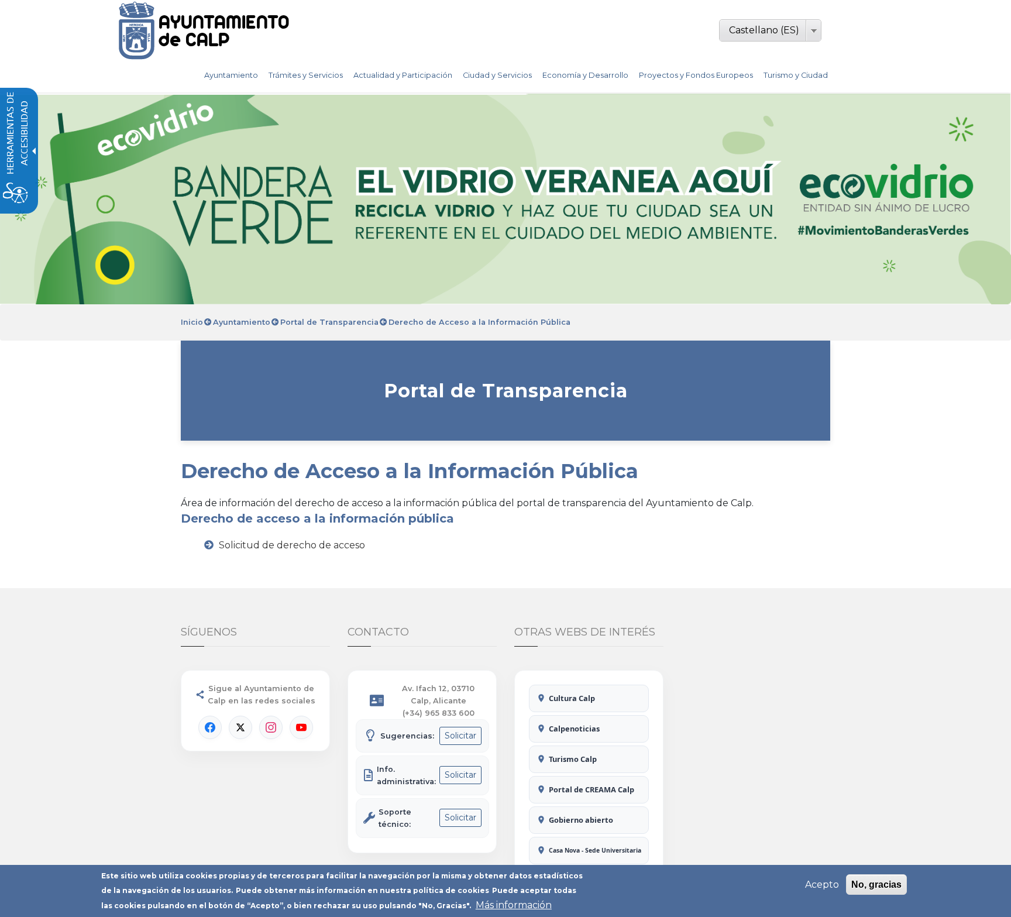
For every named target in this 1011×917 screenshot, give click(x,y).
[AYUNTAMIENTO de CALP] (137, 30)
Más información (514, 905)
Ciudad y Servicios (497, 75)
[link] (235, 30)
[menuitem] (231, 75)
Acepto (822, 884)
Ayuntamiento (231, 75)
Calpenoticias (574, 728)
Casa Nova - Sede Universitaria (595, 850)
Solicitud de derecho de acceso (292, 545)
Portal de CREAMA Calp (591, 789)
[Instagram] (271, 727)
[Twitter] (240, 727)
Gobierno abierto (581, 820)
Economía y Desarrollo (585, 75)
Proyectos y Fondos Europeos (696, 75)
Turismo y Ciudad (796, 75)
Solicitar (460, 735)
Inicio (192, 322)
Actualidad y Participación (402, 75)
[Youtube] (301, 727)
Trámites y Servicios (306, 75)
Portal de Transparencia (329, 322)
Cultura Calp (572, 698)
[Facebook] (210, 727)
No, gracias (876, 884)
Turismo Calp (573, 759)
